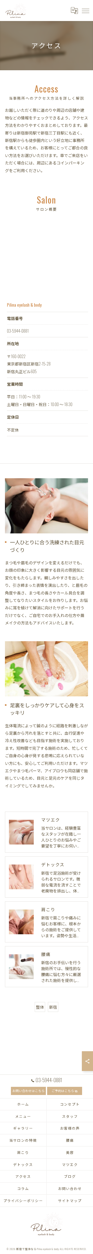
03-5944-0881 (18, 331)
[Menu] (85, 10)
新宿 (53, 1007)
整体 (40, 1007)
